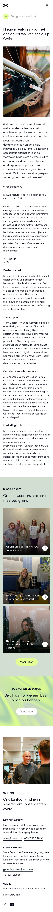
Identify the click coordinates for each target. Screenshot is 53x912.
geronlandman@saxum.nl (18, 869)
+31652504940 (33, 838)
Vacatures (10, 186)
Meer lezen (26, 662)
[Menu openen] (47, 5)
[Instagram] (5, 904)
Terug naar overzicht (23, 16)
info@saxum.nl (12, 894)
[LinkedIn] (12, 904)
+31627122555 (12, 874)
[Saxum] (5, 5)
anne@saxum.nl (12, 838)
